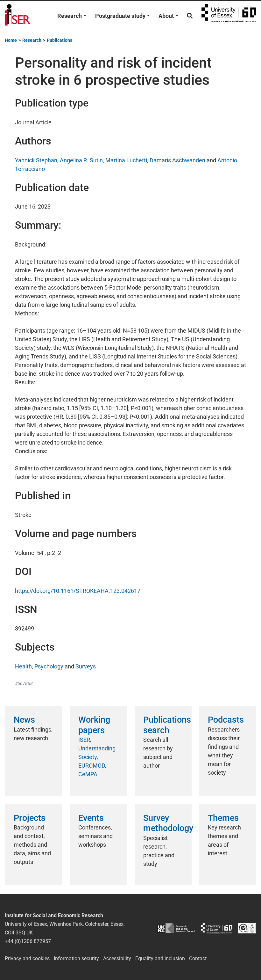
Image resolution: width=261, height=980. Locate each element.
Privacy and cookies (27, 958)
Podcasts (226, 720)
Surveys (85, 666)
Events (91, 818)
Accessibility (117, 958)
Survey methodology (168, 823)
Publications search (167, 725)
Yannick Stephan (36, 160)
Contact (198, 958)
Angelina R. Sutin (81, 160)
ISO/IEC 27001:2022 (247, 928)
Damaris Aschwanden (177, 160)
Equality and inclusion (160, 958)
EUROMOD (91, 765)
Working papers (94, 725)
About (166, 15)
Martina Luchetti (126, 160)
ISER (84, 739)
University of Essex (228, 15)
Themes (223, 818)
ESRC (176, 928)
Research (69, 15)
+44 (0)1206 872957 (28, 941)
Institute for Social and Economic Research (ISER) (17, 15)
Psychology (48, 666)
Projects (30, 818)
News (24, 720)
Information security (76, 958)
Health (23, 666)
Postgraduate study (120, 15)
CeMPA (87, 774)
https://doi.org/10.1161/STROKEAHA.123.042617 (77, 590)
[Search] (189, 16)
